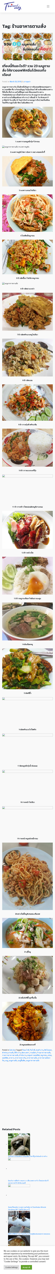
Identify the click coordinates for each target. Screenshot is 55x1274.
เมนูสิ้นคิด (21, 1061)
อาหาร (11, 1058)
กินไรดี (32, 1050)
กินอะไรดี (25, 1050)
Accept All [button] (26, 1267)
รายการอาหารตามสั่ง (10, 1055)
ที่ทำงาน (17, 1053)
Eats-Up (12, 1050)
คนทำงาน (40, 1050)
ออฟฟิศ (5, 1058)
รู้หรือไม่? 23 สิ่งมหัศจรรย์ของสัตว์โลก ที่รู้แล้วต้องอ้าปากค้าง (27, 1156)
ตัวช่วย (5, 1053)
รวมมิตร (33, 1053)
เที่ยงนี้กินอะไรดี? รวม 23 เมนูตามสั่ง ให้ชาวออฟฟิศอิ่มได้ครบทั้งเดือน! (26, 70)
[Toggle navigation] (48, 6)
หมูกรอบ (43, 1055)
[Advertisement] (27, 1096)
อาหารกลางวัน (20, 1058)
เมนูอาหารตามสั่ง (32, 1061)
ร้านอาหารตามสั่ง (44, 1053)
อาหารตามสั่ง (32, 1058)
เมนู (6, 1061)
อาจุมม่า (27, 82)
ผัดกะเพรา (25, 1053)
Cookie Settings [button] (11, 1267)
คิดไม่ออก (48, 1050)
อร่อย (50, 1055)
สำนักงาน (23, 1055)
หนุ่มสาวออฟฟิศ (33, 1055)
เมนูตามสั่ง (13, 1061)
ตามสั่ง (11, 1053)
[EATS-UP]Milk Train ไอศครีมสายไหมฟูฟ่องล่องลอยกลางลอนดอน (29, 1234)
